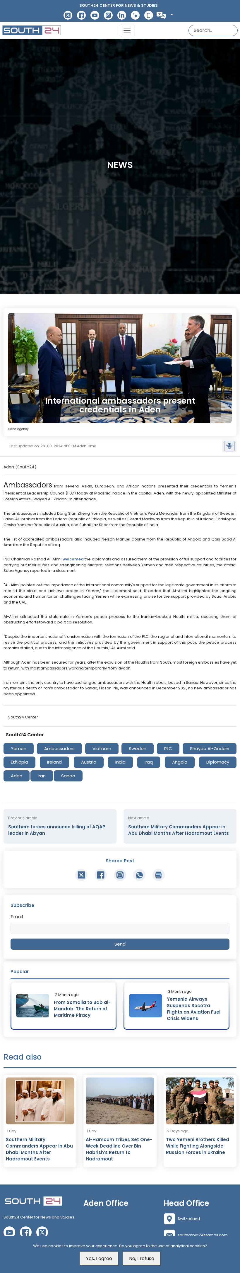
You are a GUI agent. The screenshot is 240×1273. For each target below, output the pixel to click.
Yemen (18, 748)
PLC (168, 748)
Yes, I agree (99, 1258)
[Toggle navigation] (127, 30)
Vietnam (101, 748)
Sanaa (68, 776)
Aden (16, 776)
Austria (88, 762)
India (120, 762)
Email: (17, 916)
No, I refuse (141, 1258)
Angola (179, 762)
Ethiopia (19, 762)
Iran (42, 776)
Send (120, 944)
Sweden (137, 748)
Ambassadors (59, 748)
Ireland (54, 762)
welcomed (73, 559)
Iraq (149, 762)
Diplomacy (217, 762)
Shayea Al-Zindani (209, 748)
